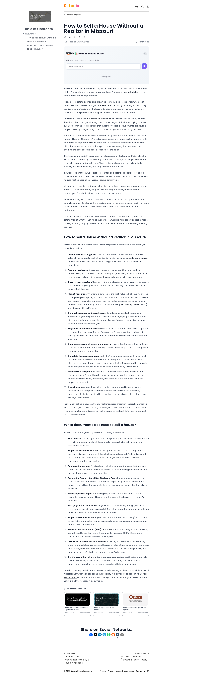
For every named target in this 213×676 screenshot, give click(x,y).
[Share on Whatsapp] (108, 634)
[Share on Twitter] (95, 634)
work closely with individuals (97, 118)
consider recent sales (136, 258)
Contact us (141, 671)
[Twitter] (147, 671)
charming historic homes (129, 92)
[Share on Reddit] (113, 634)
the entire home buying (111, 105)
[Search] (142, 6)
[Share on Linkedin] (100, 634)
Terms (103, 671)
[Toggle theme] (145, 53)
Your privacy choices (125, 671)
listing (93, 142)
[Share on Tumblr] (117, 634)
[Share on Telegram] (104, 634)
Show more (30, 33)
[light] (147, 6)
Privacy (111, 671)
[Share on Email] (122, 634)
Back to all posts (74, 14)
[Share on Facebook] (91, 634)
